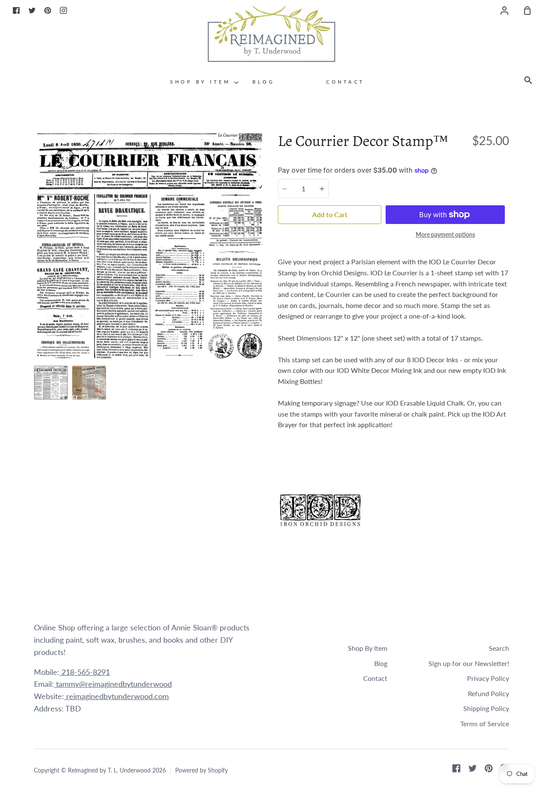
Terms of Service (484, 723)
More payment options (445, 234)
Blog (263, 81)
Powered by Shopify (201, 770)
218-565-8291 (84, 672)
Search (499, 648)
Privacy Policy (488, 678)
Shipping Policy (486, 708)
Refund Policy (488, 693)
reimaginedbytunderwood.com (116, 696)
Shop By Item (202, 81)
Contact (345, 81)
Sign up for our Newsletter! (468, 663)
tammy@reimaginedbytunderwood (113, 683)
